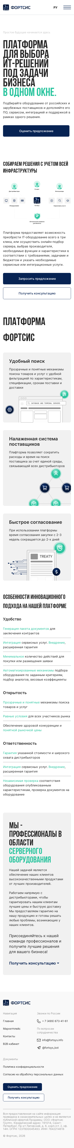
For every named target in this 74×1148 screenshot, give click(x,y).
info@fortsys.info (52, 1040)
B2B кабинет (11, 1043)
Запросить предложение (37, 279)
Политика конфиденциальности (23, 1066)
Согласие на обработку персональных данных (33, 1074)
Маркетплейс (11, 1028)
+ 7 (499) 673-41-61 (55, 1021)
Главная (8, 1021)
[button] (55, 7)
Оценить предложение (36, 131)
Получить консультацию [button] (32, 963)
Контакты (9, 1036)
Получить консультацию (37, 293)
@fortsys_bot (50, 1047)
